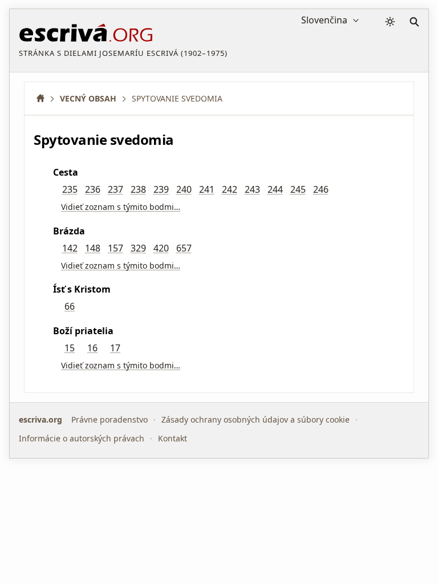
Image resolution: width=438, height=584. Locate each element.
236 (92, 189)
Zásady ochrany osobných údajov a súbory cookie (255, 419)
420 (161, 248)
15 (69, 348)
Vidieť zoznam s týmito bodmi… (120, 206)
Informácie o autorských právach (81, 438)
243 (252, 189)
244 (275, 189)
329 (138, 248)
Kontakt (172, 438)
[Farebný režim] (390, 21)
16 (92, 348)
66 (69, 306)
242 (229, 189)
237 (115, 189)
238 (138, 189)
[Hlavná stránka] (44, 98)
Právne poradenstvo (109, 419)
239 (161, 189)
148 (92, 248)
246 (320, 189)
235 (70, 189)
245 (298, 189)
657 (184, 248)
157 (115, 248)
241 (206, 189)
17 (115, 348)
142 (70, 248)
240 (184, 189)
